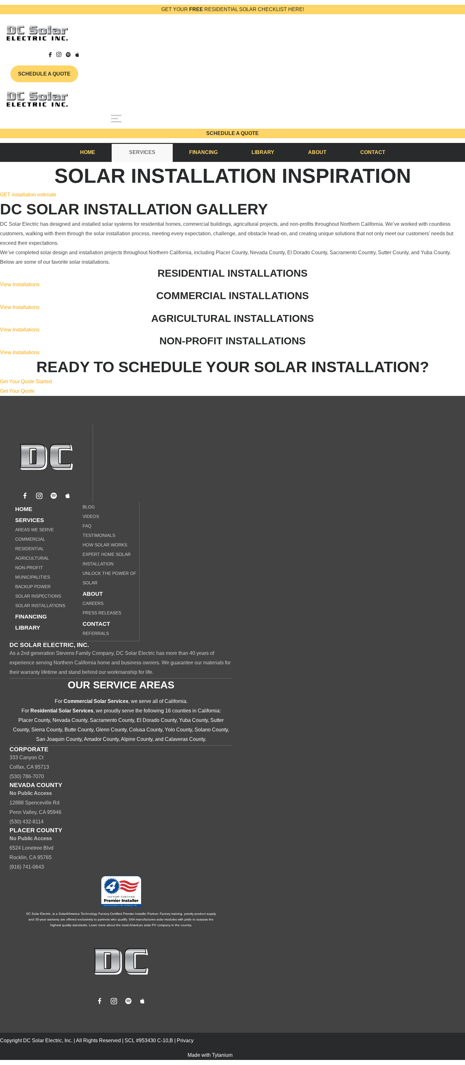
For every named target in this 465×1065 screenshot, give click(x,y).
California (175, 701)
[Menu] (116, 118)
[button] (25, 495)
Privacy (185, 1040)
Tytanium (222, 1055)
